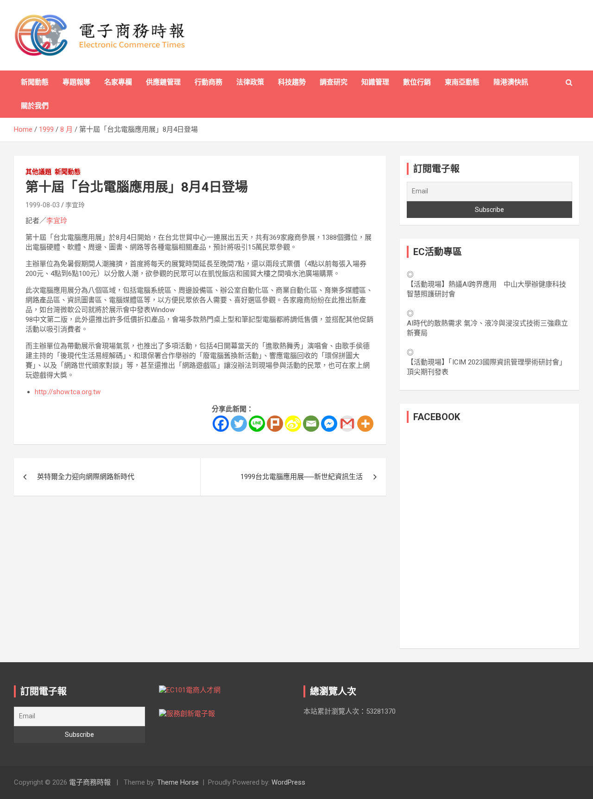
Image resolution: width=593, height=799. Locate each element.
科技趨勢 (292, 82)
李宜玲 (75, 205)
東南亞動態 (462, 82)
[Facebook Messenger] (329, 423)
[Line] (257, 423)
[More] (365, 423)
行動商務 (208, 82)
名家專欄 (118, 82)
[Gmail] (347, 423)
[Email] (311, 423)
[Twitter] (239, 423)
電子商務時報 (90, 782)
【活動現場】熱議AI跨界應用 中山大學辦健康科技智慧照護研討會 (486, 289)
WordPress (288, 782)
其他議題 (38, 171)
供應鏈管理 (163, 82)
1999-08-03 (42, 205)
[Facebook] (221, 423)
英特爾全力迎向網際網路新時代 (85, 477)
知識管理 (375, 82)
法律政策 (250, 82)
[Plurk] (275, 423)
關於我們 (35, 106)
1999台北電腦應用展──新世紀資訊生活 (301, 477)
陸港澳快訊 (510, 82)
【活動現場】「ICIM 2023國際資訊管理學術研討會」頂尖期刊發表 (486, 367)
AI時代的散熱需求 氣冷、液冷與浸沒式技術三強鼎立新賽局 (487, 328)
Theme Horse (178, 782)
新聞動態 (35, 82)
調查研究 (333, 82)
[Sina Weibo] (293, 423)
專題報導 (76, 82)
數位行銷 (417, 82)
